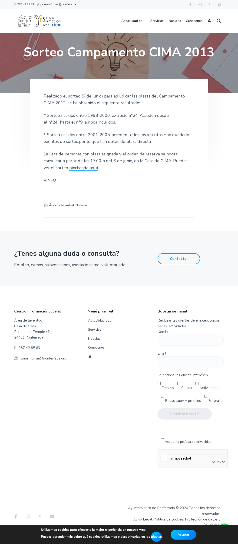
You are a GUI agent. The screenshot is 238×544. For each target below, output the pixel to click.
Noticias (81, 205)
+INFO (50, 180)
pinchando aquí (83, 168)
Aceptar (183, 534)
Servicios (94, 329)
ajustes (156, 536)
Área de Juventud (61, 205)
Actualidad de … (100, 320)
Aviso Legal (142, 519)
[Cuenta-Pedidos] (209, 21)
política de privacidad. (196, 442)
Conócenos (96, 347)
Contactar (179, 258)
